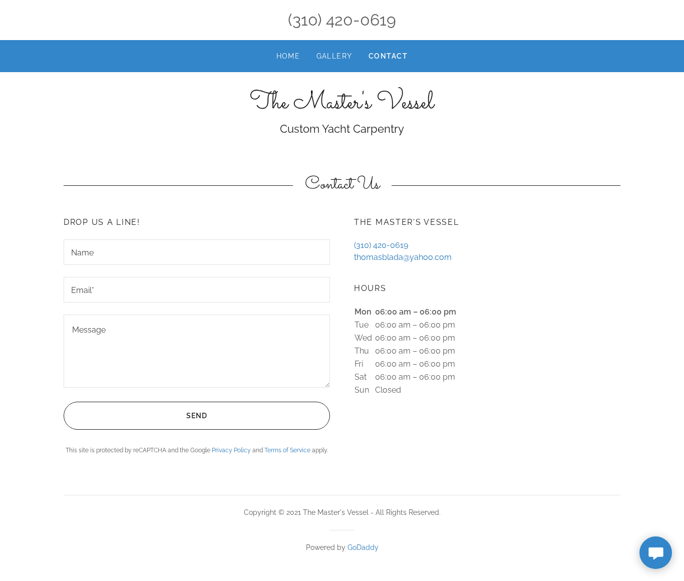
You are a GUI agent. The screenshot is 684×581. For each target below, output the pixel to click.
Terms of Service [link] (287, 450)
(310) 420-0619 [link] (342, 20)
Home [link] (288, 56)
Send (196, 416)
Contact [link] (388, 56)
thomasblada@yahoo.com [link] (403, 257)
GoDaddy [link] (363, 547)
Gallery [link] (334, 56)
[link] (342, 105)
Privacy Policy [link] (231, 450)
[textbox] (197, 252)
